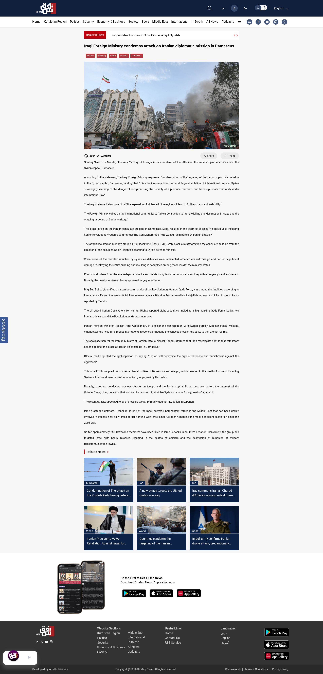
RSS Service (173, 642)
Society (133, 21)
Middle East (160, 21)
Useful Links (173, 628)
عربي (224, 633)
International (179, 21)
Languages (228, 628)
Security (88, 21)
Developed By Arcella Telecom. (50, 669)
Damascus (136, 55)
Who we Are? (232, 669)
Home (36, 21)
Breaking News (95, 34)
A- (223, 8)
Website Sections (109, 628)
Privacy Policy (280, 669)
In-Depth (197, 21)
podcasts (228, 21)
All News (212, 21)
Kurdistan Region (55, 21)
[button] (234, 35)
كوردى (225, 642)
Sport (145, 21)
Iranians (124, 55)
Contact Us (172, 638)
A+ (245, 8)
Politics (75, 21)
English (225, 638)
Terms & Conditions (256, 669)
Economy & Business (111, 21)
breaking (102, 55)
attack (113, 55)
